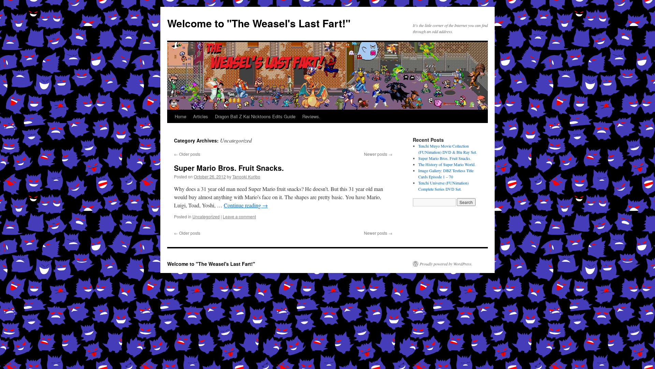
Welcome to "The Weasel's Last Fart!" (258, 23)
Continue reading (246, 205)
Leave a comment (239, 216)
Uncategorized (206, 216)
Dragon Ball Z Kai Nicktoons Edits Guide (255, 116)
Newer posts (378, 154)
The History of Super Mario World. (447, 164)
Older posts (187, 154)
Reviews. (311, 116)
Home (180, 116)
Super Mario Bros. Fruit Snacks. (229, 168)
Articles (200, 116)
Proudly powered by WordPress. (446, 263)
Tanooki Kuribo (246, 176)
